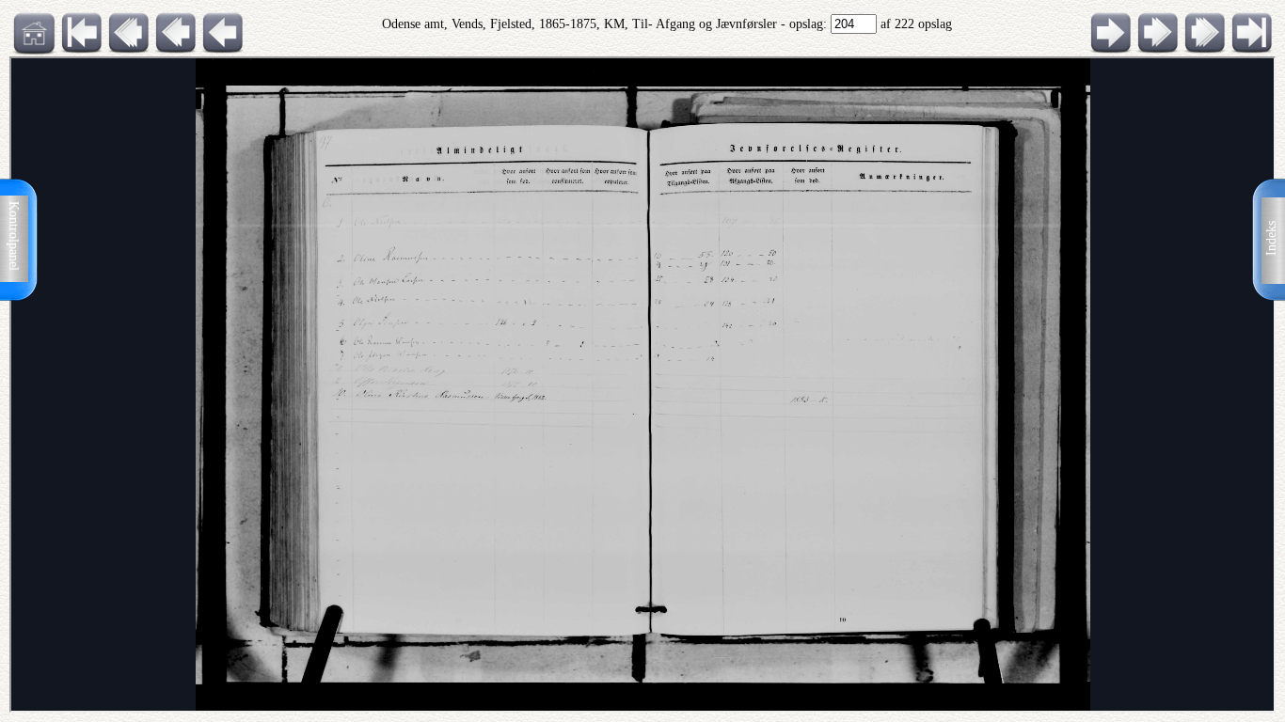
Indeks (1271, 238)
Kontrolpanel (14, 236)
